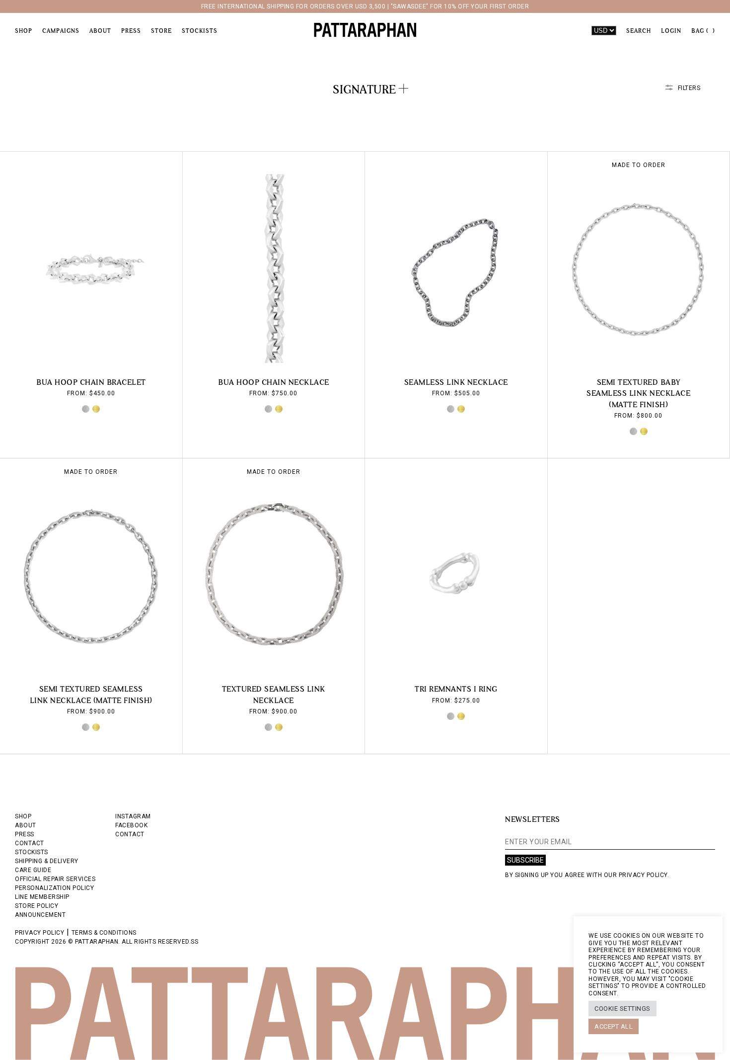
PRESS (24, 834)
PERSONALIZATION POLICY (54, 887)
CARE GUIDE (33, 870)
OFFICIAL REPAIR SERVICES (55, 879)
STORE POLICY (36, 905)
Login (671, 30)
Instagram (133, 816)
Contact (130, 834)
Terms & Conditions (104, 932)
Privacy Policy (39, 932)
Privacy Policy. (644, 875)
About (100, 30)
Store (161, 30)
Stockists (200, 30)
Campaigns (60, 30)
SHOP (23, 816)
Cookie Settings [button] (622, 1008)
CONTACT (29, 843)
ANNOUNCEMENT (40, 914)
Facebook (131, 825)
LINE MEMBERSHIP (42, 896)
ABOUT (25, 825)
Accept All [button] (613, 1026)
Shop (23, 30)
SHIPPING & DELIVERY (46, 861)
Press (131, 30)
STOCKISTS (31, 852)
